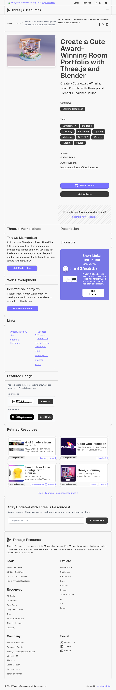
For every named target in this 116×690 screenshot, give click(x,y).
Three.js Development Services (21, 651)
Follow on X (69, 642)
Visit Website (85, 194)
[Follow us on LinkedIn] (105, 3)
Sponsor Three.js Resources (41, 335)
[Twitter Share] (103, 24)
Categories (12, 600)
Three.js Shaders (14, 623)
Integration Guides (15, 609)
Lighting (98, 131)
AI (61, 599)
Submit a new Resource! (84, 216)
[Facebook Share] (99, 24)
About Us (11, 660)
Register (87, 3)
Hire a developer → (22, 308)
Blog (37, 351)
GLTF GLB (83, 137)
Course (79, 142)
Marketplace (41, 355)
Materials (67, 137)
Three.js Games (67, 594)
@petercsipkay (104, 686)
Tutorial (66, 142)
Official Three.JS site (18, 333)
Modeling (87, 125)
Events (63, 590)
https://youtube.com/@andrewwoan (79, 167)
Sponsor (10, 656)
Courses (39, 360)
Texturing (67, 131)
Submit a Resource (15, 341)
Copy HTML (45, 401)
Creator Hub (65, 576)
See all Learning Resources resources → (58, 493)
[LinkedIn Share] (107, 24)
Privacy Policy (13, 669)
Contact (67, 650)
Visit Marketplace (22, 268)
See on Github (87, 185)
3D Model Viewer (15, 567)
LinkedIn (68, 646)
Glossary (11, 627)
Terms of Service (14, 674)
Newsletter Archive (15, 618)
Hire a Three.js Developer (42, 345)
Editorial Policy (13, 664)
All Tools (11, 596)
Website (98, 137)
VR (61, 603)
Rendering (83, 131)
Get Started (93, 293)
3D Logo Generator (15, 572)
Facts (38, 364)
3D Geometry (70, 125)
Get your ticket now (48, 3)
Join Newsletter (97, 520)
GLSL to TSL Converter (17, 576)
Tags (9, 614)
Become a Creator (15, 647)
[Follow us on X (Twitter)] (100, 3)
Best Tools (12, 605)
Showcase (65, 572)
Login (76, 3)
